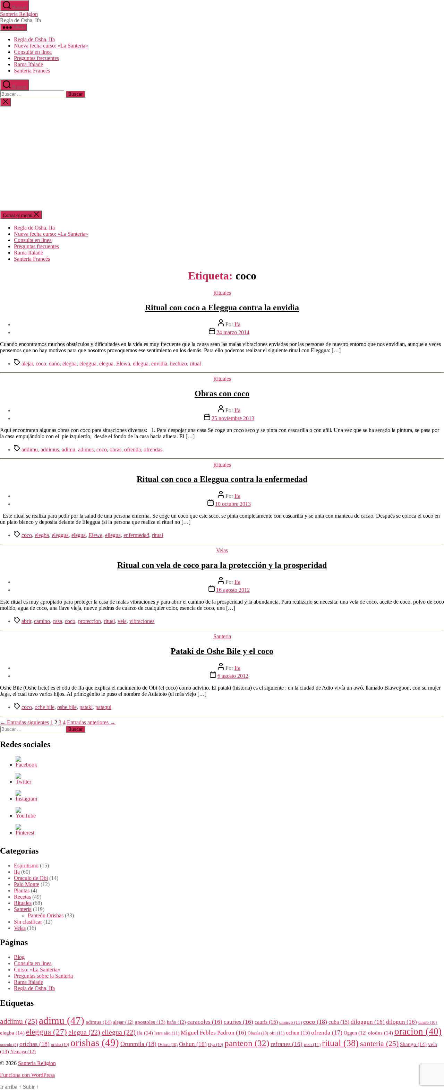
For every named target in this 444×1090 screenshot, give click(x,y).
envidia (159, 363)
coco (41, 363)
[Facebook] (26, 765)
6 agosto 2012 (232, 676)
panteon (246, 1043)
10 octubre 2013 (233, 504)
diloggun (368, 1022)
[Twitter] (23, 782)
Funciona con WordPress (27, 1075)
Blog (19, 957)
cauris (266, 1022)
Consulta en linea (33, 52)
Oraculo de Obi (31, 878)
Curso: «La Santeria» (37, 969)
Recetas (22, 897)
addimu (30, 449)
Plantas (21, 890)
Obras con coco (222, 393)
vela (122, 621)
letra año (166, 1033)
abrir (26, 621)
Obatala (258, 1033)
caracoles (204, 1022)
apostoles (150, 1022)
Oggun (355, 1033)
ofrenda (132, 449)
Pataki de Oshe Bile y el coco (222, 651)
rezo (312, 1044)
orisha (60, 1045)
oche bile (44, 707)
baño (176, 1022)
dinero (427, 1022)
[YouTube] (26, 816)
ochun (298, 1033)
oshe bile (67, 707)
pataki (86, 707)
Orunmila (138, 1043)
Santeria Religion (19, 14)
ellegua (140, 363)
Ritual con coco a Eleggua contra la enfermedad (222, 479)
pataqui (103, 707)
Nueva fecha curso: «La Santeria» (51, 46)
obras (115, 449)
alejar (27, 363)
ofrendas (153, 449)
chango (290, 1022)
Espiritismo (26, 865)
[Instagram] (26, 799)
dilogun (401, 1022)
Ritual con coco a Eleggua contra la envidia (222, 307)
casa (57, 621)
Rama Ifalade (28, 64)
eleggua (87, 363)
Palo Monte (26, 884)
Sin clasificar (28, 922)
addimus (50, 449)
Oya (215, 1045)
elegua (106, 363)
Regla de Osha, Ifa (34, 39)
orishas (94, 1042)
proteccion (89, 621)
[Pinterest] (25, 833)
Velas (222, 550)
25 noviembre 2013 (233, 418)
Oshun (193, 1044)
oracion (418, 1031)
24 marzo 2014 (232, 332)
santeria (379, 1043)
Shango (413, 1044)
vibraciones (141, 621)
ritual (195, 363)
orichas (34, 1043)
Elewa (123, 363)
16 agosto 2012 (233, 590)
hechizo (178, 363)
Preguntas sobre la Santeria (43, 976)
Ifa (237, 324)
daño (54, 363)
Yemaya (23, 1051)
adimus (86, 449)
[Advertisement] (222, 158)
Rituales (222, 293)
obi (277, 1033)
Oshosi (168, 1045)
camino (42, 621)
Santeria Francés (32, 70)
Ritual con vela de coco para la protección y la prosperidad (222, 565)
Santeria (222, 636)
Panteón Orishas (45, 915)
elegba (69, 363)
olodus (380, 1033)
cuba (338, 1022)
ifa (145, 1033)
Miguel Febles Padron (213, 1032)
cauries (238, 1022)
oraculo (9, 1045)
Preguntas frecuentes (36, 58)
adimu (68, 449)
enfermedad (136, 535)
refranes (286, 1044)
